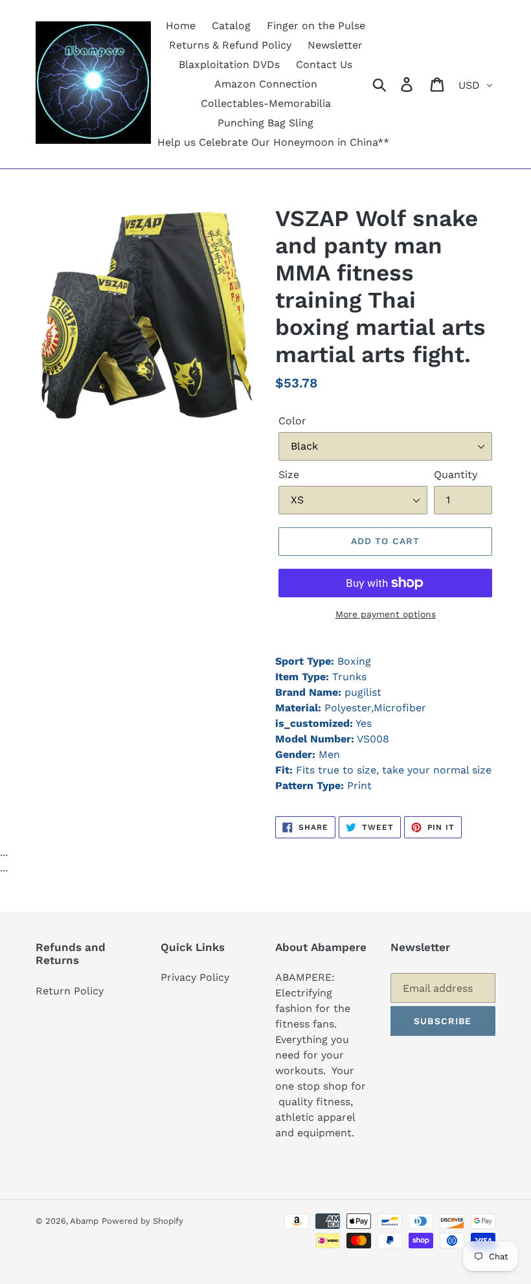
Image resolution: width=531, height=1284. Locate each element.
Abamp (84, 1221)
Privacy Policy (195, 977)
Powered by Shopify (142, 1221)
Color (292, 421)
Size (288, 474)
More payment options (385, 614)
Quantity (455, 474)
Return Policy (70, 991)
